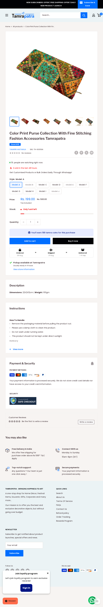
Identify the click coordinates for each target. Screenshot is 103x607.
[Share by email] (91, 153)
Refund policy (62, 513)
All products (18, 26)
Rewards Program (64, 521)
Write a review (86, 422)
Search (59, 493)
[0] (99, 15)
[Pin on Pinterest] (81, 153)
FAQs (58, 505)
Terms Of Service (64, 501)
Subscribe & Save (89, 4)
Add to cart (30, 241)
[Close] (48, 574)
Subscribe (14, 553)
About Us (60, 497)
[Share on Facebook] (76, 153)
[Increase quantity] (38, 222)
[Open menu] (6, 15)
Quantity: (14, 222)
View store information (24, 269)
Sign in (26, 587)
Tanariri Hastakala (18, 149)
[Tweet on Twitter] (86, 153)
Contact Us (61, 509)
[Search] (84, 15)
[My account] (93, 15)
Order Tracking (63, 517)
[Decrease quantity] (23, 222)
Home (7, 26)
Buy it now (73, 241)
